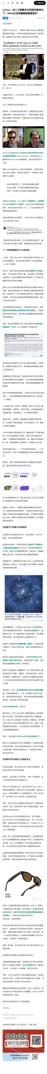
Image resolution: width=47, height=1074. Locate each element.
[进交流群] (17, 3)
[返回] (3, 3)
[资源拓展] (22, 3)
